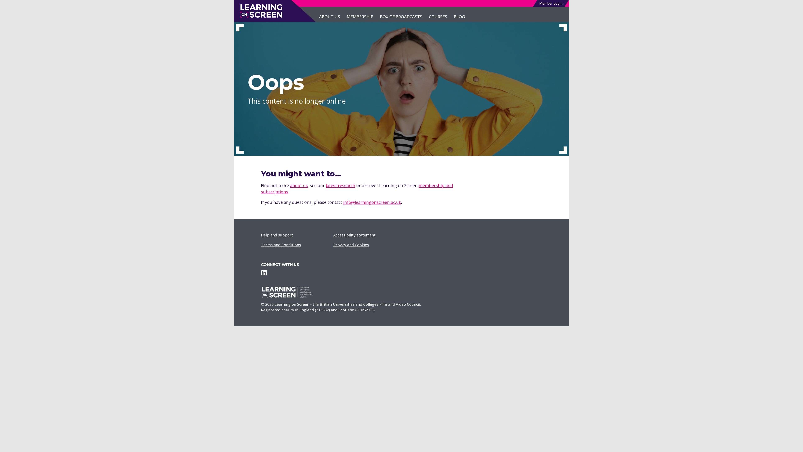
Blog (459, 16)
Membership (360, 16)
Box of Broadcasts (401, 16)
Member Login (551, 3)
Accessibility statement (354, 235)
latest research (340, 185)
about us (299, 185)
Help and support (277, 235)
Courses (438, 16)
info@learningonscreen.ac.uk (372, 202)
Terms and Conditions (281, 244)
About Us (329, 16)
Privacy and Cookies (351, 244)
